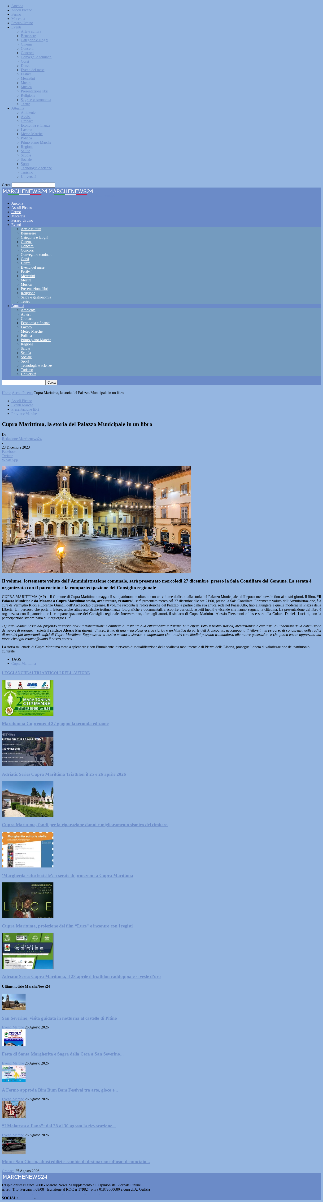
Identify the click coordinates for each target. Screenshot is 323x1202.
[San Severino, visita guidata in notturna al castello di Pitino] (14, 1009)
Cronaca (27, 121)
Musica (26, 87)
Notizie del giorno (47, 1194)
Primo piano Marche (36, 142)
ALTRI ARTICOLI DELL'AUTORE (59, 673)
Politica (26, 138)
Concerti (27, 48)
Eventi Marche (22, 405)
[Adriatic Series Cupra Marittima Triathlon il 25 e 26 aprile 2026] (27, 765)
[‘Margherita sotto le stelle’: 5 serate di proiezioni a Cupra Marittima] (27, 866)
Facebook (26, 1198)
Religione (28, 95)
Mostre (26, 83)
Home (6, 393)
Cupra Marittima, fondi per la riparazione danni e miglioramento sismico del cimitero (85, 824)
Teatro (25, 104)
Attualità (17, 108)
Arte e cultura (31, 31)
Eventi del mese (32, 70)
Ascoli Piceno (21, 10)
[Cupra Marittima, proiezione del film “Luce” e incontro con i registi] (27, 917)
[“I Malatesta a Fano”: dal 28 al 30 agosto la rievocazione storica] (14, 1117)
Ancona (17, 6)
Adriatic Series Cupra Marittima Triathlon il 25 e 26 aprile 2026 (64, 774)
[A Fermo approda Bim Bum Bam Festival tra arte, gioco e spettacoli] (14, 1081)
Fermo (16, 14)
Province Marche (24, 414)
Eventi (16, 27)
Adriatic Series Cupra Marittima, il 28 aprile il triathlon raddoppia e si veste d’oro (81, 976)
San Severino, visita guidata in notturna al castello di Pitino (59, 1018)
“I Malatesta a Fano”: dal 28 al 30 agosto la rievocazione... (59, 1125)
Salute (25, 151)
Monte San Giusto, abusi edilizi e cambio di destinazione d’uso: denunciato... (76, 1161)
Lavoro (26, 130)
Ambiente (28, 112)
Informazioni (73, 1194)
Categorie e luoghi (34, 40)
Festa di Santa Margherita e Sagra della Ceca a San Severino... (63, 1053)
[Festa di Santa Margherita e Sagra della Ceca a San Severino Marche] (14, 1045)
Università (28, 176)
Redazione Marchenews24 (22, 439)
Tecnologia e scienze (36, 168)
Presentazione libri (34, 91)
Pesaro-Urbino (22, 23)
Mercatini (28, 78)
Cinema (26, 44)
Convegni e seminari (36, 57)
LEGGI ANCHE (15, 673)
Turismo (27, 172)
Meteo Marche (32, 134)
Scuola (26, 155)
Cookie (106, 1194)
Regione (27, 147)
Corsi (25, 61)
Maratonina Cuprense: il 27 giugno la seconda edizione (55, 723)
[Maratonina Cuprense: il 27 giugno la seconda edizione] (27, 714)
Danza (26, 66)
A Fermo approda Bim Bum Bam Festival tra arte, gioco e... (60, 1089)
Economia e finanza (35, 125)
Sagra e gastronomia (36, 100)
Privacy (92, 1194)
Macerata (18, 19)
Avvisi (26, 117)
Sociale (26, 159)
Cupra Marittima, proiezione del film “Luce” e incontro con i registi (67, 925)
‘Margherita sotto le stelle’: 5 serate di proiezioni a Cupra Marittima (67, 875)
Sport (25, 164)
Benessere (28, 36)
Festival (26, 74)
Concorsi (27, 53)
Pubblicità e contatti (16, 1194)
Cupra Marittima (23, 663)
